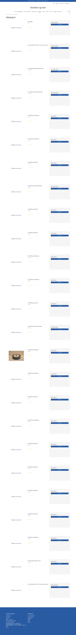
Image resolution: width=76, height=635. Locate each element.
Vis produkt (59, 24)
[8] (16, 405)
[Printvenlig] (69, 14)
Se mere (29, 622)
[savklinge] (16, 30)
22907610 (11, 619)
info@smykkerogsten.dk (12, 620)
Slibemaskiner (30, 618)
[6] (16, 54)
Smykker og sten (38, 7)
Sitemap (7, 627)
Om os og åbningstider (31, 615)
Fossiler (29, 620)
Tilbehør (29, 619)
